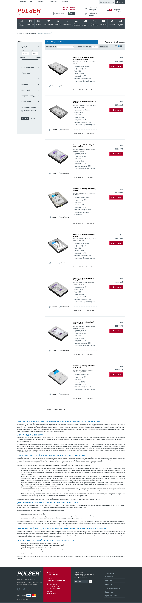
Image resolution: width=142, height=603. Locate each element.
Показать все (103, 47)
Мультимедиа (67, 24)
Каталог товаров (30, 33)
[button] (30, 47)
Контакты (65, 2)
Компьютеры (30, 24)
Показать (25, 118)
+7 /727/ (53, 574)
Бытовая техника (120, 25)
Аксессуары (111, 24)
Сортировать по (51, 47)
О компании (53, 2)
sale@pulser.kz (51, 594)
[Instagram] (19, 589)
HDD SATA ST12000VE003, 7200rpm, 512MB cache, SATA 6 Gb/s (83, 371)
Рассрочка (109, 592)
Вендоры (108, 584)
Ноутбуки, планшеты (21, 24)
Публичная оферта (112, 596)
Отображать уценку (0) (30, 110)
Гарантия (40, 2)
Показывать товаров (85, 47)
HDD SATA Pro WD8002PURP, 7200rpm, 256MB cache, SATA (83, 283)
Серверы (38, 24)
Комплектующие (48, 24)
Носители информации (85, 24)
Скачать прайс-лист (107, 2)
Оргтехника (103, 24)
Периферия (58, 24)
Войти (121, 2)
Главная (19, 33)
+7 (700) (69, 9)
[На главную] (30, 12)
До (32, 50)
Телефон (51, 572)
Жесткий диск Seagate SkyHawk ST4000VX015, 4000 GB (84, 58)
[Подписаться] (90, 581)
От (23, 50)
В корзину (117, 66)
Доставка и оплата (26, 2)
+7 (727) (69, 7)
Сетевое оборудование (76, 24)
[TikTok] (29, 589)
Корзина (117, 11)
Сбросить (32, 118)
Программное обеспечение (94, 24)
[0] (108, 10)
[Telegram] (24, 589)
